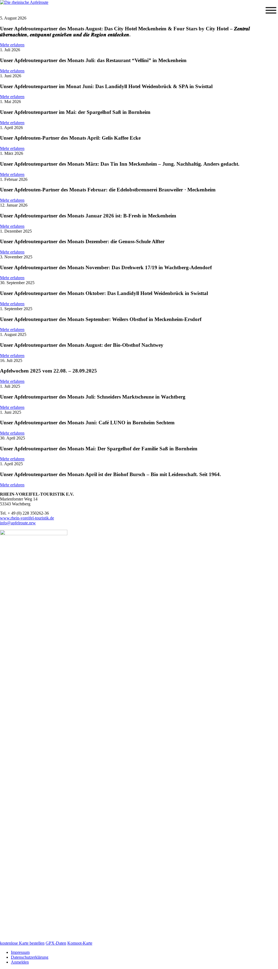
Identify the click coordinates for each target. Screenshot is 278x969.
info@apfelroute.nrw (18, 523)
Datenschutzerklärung (29, 957)
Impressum (20, 952)
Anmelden (20, 962)
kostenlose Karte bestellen (22, 943)
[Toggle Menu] (271, 10)
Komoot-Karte (79, 943)
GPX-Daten (56, 943)
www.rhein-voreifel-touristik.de (27, 518)
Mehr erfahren (12, 45)
